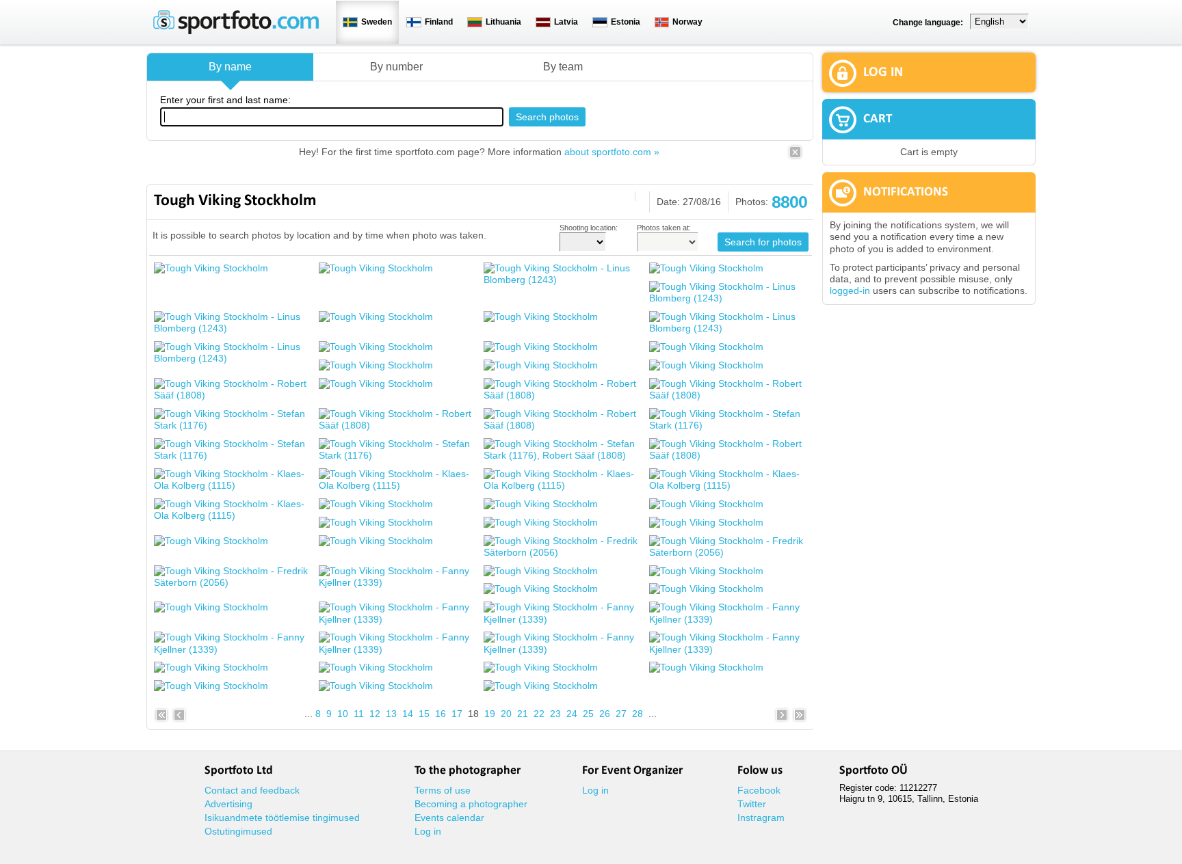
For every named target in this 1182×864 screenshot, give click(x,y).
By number (396, 66)
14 (407, 713)
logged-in (850, 290)
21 (522, 713)
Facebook (758, 790)
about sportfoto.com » (611, 151)
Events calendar (449, 817)
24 (571, 713)
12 (374, 713)
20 (506, 713)
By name (230, 66)
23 (555, 713)
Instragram (761, 817)
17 (456, 713)
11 (359, 713)
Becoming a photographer (471, 803)
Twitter (751, 803)
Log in (428, 831)
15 (424, 713)
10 (342, 713)
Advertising (228, 803)
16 (440, 713)
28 (637, 713)
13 (391, 713)
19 (489, 713)
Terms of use (443, 790)
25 (588, 713)
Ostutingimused (238, 831)
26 (604, 713)
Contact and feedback (252, 790)
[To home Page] (236, 31)
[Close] (795, 156)
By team (563, 66)
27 (621, 713)
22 (539, 713)
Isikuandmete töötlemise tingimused (282, 817)
